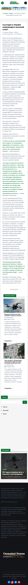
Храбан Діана (9, 317)
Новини (11, 13)
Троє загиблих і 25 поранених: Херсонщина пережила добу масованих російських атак (13, 362)
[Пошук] (25, 402)
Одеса (5, 413)
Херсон (5, 406)
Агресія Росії (14, 289)
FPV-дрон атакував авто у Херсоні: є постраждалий (13, 473)
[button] (24, 450)
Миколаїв (5, 410)
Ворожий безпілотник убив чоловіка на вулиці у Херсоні (12, 315)
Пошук (4, 397)
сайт (19, 87)
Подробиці (8, 341)
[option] (14, 466)
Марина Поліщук (8, 32)
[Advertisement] (14, 432)
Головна (5, 13)
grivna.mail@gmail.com (11, 501)
